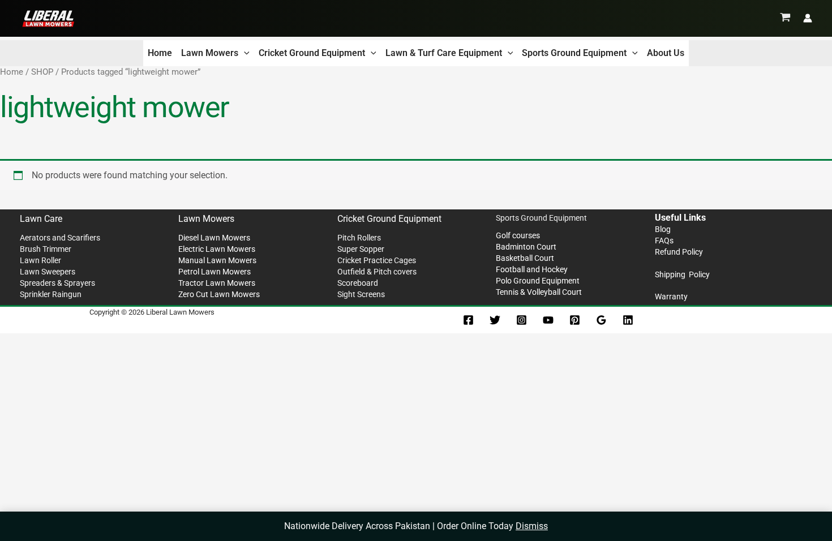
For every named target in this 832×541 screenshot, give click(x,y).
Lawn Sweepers (47, 271)
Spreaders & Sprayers (57, 282)
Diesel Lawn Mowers (214, 237)
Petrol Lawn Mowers (214, 271)
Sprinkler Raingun (51, 294)
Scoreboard (357, 282)
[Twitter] (495, 320)
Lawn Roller (40, 260)
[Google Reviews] (601, 320)
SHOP (42, 72)
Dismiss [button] (532, 526)
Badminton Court (526, 246)
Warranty (671, 296)
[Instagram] (521, 320)
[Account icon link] (807, 18)
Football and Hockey (532, 269)
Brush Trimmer (45, 249)
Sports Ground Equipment (574, 53)
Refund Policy (679, 251)
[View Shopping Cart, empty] (785, 18)
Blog (663, 229)
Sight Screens (361, 294)
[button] (244, 53)
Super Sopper (360, 249)
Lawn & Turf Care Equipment (443, 53)
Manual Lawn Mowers (217, 260)
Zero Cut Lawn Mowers (219, 294)
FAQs (664, 240)
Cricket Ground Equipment (312, 53)
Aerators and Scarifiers (60, 237)
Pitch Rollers (359, 237)
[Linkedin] (628, 320)
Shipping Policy (682, 274)
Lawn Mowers (209, 53)
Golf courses (518, 235)
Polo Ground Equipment (538, 280)
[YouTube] (548, 320)
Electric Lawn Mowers (216, 249)
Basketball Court (525, 258)
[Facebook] (468, 320)
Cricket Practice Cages (376, 260)
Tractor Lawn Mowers (216, 282)
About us (665, 53)
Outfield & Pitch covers (377, 271)
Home (160, 53)
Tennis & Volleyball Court (539, 292)
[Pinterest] (574, 320)
